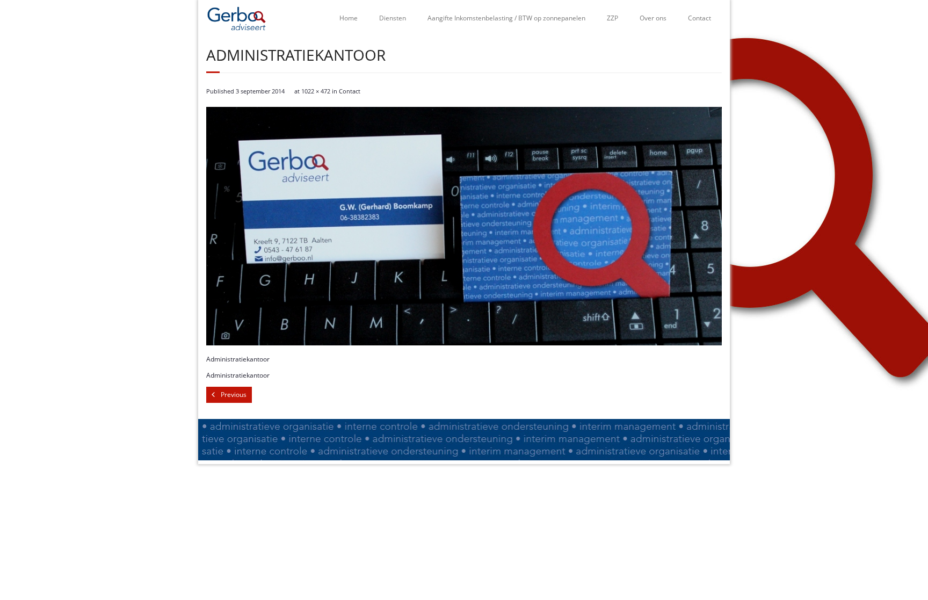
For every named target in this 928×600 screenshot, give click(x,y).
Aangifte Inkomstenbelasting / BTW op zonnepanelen (506, 18)
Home (348, 18)
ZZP (612, 18)
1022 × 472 (315, 91)
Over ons (653, 18)
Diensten (392, 18)
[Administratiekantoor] (464, 226)
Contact (699, 18)
